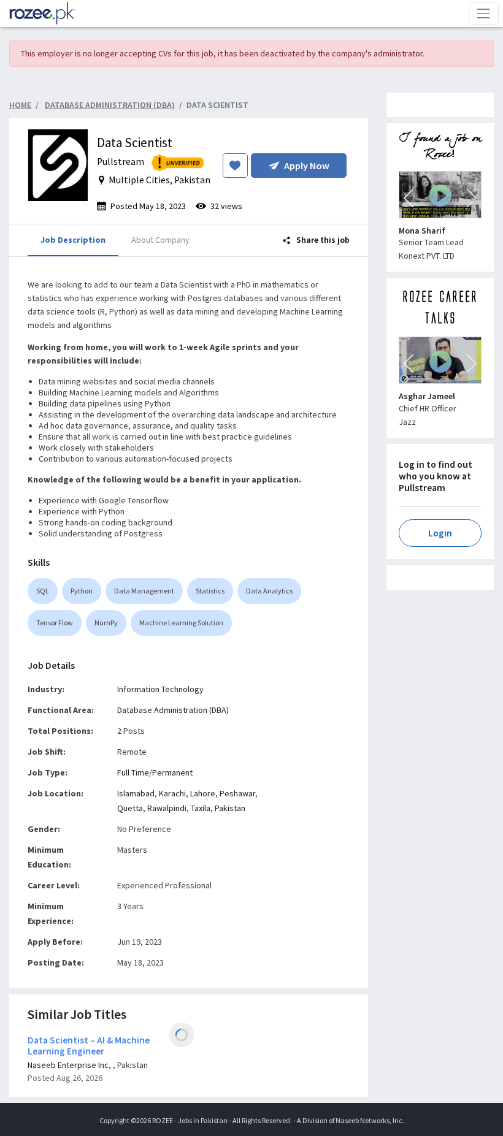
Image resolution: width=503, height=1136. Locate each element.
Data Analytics (269, 590)
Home (20, 104)
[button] (408, 198)
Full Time (133, 772)
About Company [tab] (160, 239)
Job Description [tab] (73, 239)
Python (82, 590)
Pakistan (230, 808)
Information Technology (160, 689)
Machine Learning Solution (181, 622)
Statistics (210, 590)
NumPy (106, 622)
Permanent (172, 772)
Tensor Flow (54, 622)
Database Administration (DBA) (173, 709)
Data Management (144, 590)
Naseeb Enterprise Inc (68, 1064)
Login (440, 533)
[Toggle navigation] (484, 13)
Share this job (322, 239)
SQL (42, 590)
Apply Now (306, 165)
